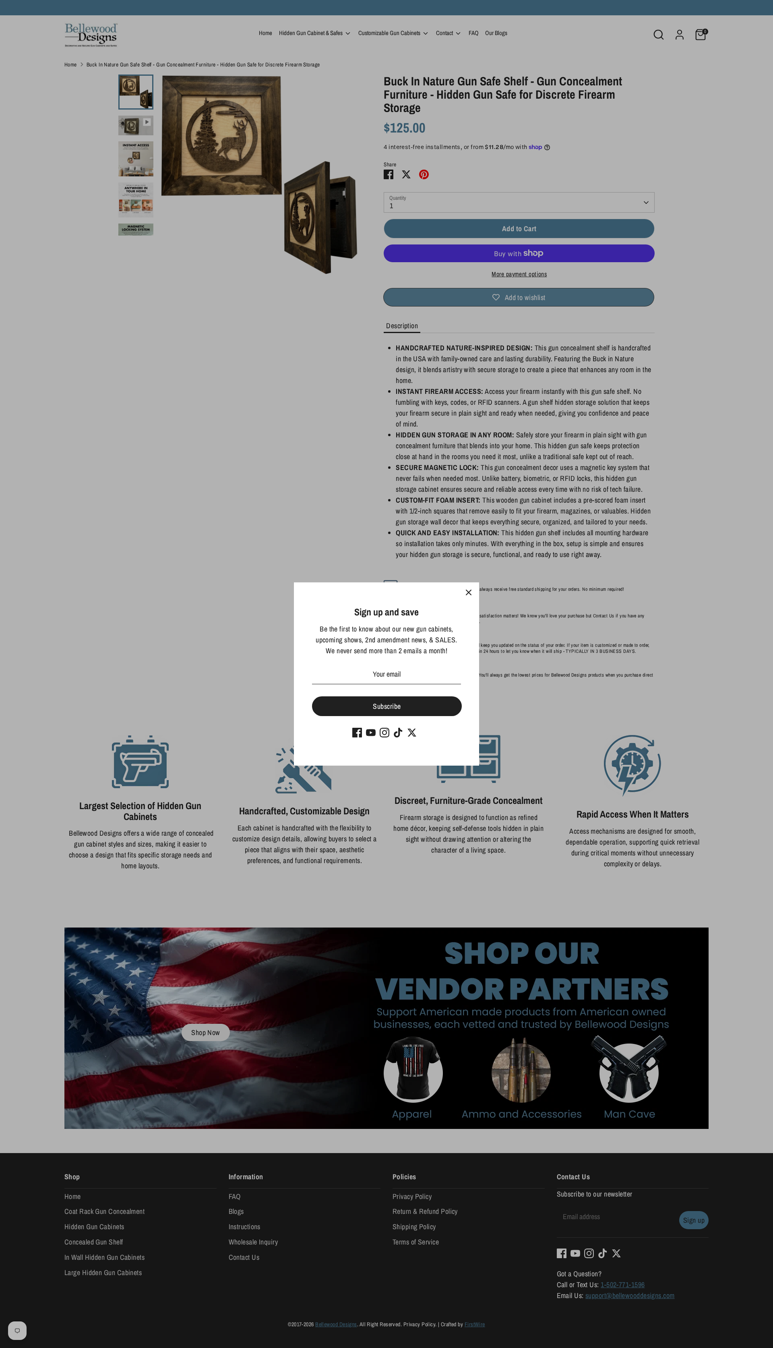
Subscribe (387, 706)
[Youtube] (371, 732)
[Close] (468, 593)
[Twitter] (412, 732)
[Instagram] (384, 732)
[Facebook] (357, 732)
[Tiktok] (398, 732)
